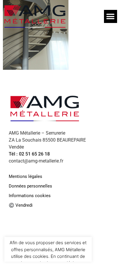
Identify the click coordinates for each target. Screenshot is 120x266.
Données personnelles (30, 186)
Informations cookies (30, 196)
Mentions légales (25, 176)
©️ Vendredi (21, 205)
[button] (110, 16)
